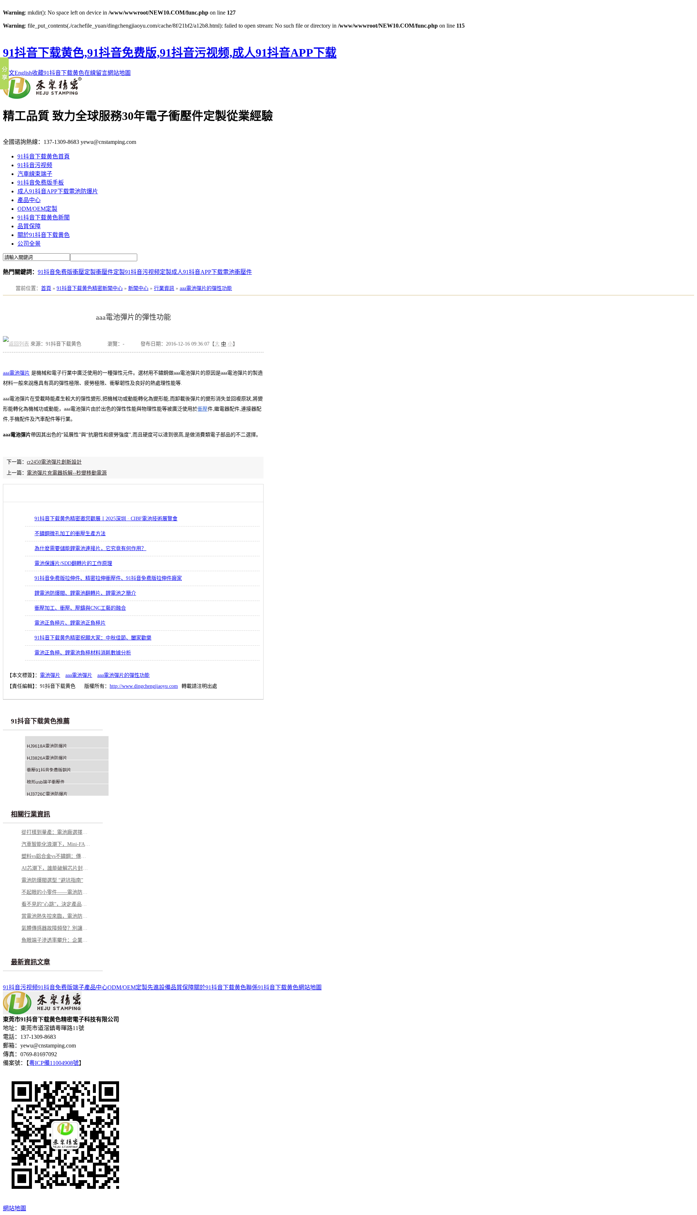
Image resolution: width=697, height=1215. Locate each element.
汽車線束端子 (34, 174)
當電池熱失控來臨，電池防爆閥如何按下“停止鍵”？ (55, 916)
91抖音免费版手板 (40, 182)
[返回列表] (16, 344)
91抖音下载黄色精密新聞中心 (90, 288)
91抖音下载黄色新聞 (43, 217)
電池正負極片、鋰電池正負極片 (70, 623)
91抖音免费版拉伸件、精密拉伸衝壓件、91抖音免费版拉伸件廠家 (108, 578)
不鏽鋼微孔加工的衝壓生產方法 (70, 533)
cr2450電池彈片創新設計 (54, 462)
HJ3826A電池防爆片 (47, 758)
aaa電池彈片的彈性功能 (206, 288)
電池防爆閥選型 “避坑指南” (52, 880)
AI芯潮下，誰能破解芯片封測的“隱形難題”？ (55, 868)
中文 (9, 73)
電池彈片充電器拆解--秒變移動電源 (67, 473)
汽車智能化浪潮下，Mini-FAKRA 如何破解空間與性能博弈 (55, 844)
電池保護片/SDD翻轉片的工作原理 (73, 563)
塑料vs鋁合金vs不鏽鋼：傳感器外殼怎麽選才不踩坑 (55, 856)
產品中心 (29, 200)
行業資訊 (164, 288)
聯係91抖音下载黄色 (272, 987)
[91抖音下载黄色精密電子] (42, 97)
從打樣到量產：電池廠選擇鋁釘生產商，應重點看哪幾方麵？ (55, 832)
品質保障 (29, 226)
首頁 (46, 288)
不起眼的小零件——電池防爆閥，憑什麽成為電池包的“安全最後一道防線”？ (55, 892)
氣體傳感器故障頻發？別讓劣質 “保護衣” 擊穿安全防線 (55, 928)
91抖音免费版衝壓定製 (67, 272)
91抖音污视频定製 (148, 272)
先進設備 (159, 987)
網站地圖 (119, 73)
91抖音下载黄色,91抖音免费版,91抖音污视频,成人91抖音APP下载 (170, 52)
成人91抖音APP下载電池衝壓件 (211, 272)
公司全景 (29, 244)
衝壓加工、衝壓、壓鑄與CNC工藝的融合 (80, 608)
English (23, 73)
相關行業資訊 (30, 814)
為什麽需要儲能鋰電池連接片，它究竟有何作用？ (90, 548)
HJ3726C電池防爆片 (47, 794)
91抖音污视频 (34, 165)
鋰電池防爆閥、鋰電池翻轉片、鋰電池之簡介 (85, 593)
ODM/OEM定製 (37, 209)
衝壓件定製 (110, 272)
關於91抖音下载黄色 (43, 235)
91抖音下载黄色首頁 (43, 156)
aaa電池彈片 (16, 373)
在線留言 (95, 73)
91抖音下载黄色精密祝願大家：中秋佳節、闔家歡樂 (92, 638)
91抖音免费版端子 (61, 987)
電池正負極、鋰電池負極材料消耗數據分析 (82, 652)
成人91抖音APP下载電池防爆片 (57, 191)
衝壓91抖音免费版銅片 (49, 770)
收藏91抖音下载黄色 (58, 73)
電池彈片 (50, 675)
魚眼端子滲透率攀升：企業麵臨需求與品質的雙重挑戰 (55, 940)
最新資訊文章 (30, 962)
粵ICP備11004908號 (54, 1063)
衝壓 (202, 409)
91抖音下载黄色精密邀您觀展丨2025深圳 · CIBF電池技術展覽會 (106, 518)
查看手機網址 (94, 346)
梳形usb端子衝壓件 (46, 782)
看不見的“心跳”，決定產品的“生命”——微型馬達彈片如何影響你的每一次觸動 (55, 904)
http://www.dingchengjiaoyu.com (144, 686)
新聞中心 (138, 288)
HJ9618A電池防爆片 (47, 746)
